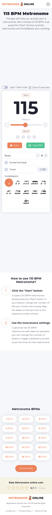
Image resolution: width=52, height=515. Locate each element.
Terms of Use (41, 511)
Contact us (10, 511)
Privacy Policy (25, 511)
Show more (26, 468)
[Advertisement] (26, 58)
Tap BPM (37, 145)
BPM (9, 419)
